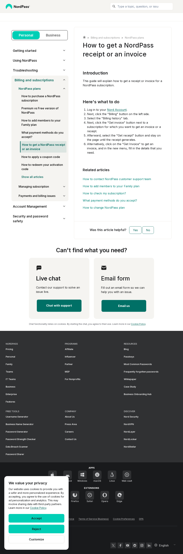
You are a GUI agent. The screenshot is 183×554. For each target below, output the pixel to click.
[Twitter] (113, 545)
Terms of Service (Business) (93, 519)
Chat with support (59, 305)
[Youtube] (127, 545)
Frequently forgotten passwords (141, 371)
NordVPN (129, 424)
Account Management (30, 206)
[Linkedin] (149, 545)
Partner (69, 364)
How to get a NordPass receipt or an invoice (43, 147)
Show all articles (32, 177)
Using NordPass (25, 60)
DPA (141, 519)
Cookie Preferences (124, 519)
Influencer (70, 356)
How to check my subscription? (104, 193)
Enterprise (11, 394)
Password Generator (17, 431)
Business (53, 35)
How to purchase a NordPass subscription (40, 98)
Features (10, 401)
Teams (9, 371)
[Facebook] (120, 545)
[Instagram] (142, 545)
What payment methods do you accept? (110, 200)
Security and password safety (30, 218)
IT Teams (11, 379)
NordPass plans (134, 37)
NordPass (84, 37)
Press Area (71, 424)
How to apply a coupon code (40, 157)
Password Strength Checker (21, 439)
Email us (124, 306)
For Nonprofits (72, 379)
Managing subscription (34, 186)
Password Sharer (15, 454)
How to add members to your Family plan (111, 186)
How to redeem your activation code (42, 167)
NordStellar (130, 446)
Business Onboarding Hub (138, 394)
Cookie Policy (38, 507)
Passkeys (129, 356)
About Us (70, 416)
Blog (126, 349)
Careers (69, 431)
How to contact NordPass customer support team (117, 179)
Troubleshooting (25, 70)
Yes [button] (135, 230)
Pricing (9, 349)
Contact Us (70, 439)
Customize (36, 539)
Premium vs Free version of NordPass (39, 110)
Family (9, 364)
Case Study (130, 386)
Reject (36, 529)
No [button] (148, 230)
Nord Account (117, 109)
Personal (26, 35)
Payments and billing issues (37, 196)
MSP (67, 371)
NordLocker (130, 439)
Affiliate (69, 349)
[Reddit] (135, 545)
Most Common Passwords (138, 364)
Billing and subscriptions (105, 37)
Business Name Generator (20, 424)
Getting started (24, 51)
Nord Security (131, 416)
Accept (36, 518)
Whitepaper (130, 379)
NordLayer (129, 431)
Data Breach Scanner (17, 446)
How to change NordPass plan (104, 207)
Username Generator (17, 416)
